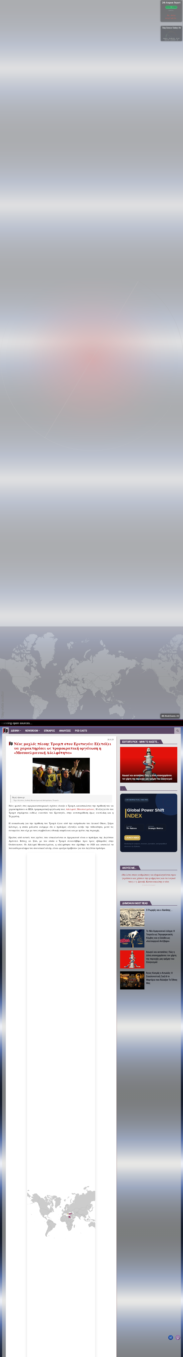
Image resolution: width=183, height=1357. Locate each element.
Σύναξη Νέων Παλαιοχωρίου (148, 885)
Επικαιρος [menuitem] (49, 730)
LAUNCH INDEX (132, 838)
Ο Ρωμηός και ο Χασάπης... (159, 909)
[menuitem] (5, 730)
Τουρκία (56, 800)
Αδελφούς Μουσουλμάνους (80, 809)
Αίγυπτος (20, 800)
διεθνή (27, 800)
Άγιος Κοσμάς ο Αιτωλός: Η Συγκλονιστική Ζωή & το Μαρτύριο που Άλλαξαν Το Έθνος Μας (161, 977)
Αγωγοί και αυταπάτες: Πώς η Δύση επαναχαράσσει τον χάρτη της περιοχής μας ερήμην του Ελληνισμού (147, 777)
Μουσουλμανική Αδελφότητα (41, 800)
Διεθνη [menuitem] (15, 730)
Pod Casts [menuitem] (81, 730)
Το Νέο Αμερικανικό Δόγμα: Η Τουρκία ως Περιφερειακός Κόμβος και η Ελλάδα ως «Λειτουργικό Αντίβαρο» (160, 935)
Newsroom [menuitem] (31, 730)
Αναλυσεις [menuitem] (65, 730)
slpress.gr (21, 797)
